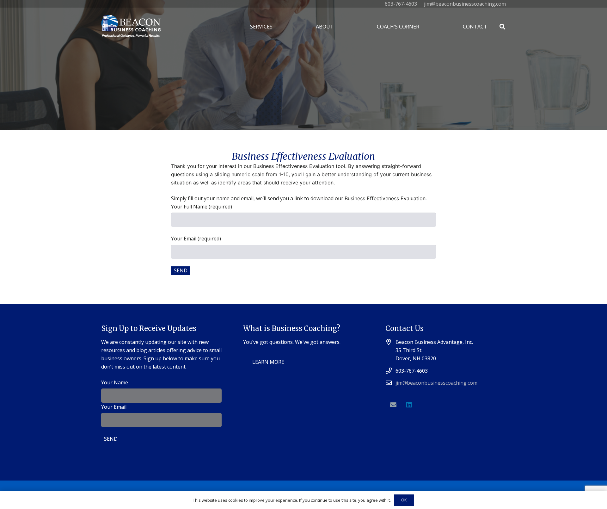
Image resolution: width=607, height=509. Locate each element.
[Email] (393, 405)
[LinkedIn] (409, 405)
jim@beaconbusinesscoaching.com (436, 382)
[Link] (131, 27)
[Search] (502, 27)
